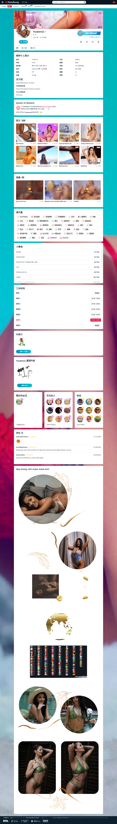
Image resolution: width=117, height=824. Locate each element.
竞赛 (29, 6)
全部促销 (23, 6)
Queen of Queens (47, 106)
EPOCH (40, 817)
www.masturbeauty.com (19, 817)
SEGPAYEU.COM (47, 817)
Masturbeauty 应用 (40, 6)
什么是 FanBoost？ (95, 37)
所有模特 (4, 6)
